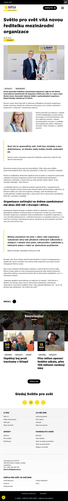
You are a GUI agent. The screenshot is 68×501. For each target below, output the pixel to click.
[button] (62, 8)
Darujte (49, 8)
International (8, 480)
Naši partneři (8, 425)
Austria (6, 483)
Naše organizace (10, 419)
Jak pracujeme (41, 416)
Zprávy (7, 432)
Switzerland (8, 486)
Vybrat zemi (8, 2)
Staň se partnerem (43, 444)
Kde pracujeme (41, 425)
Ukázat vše (34, 381)
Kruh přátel (40, 438)
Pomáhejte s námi (45, 432)
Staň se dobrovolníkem (45, 441)
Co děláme (41, 413)
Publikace (7, 441)
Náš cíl (6, 416)
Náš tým (7, 422)
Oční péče (40, 419)
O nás (6, 413)
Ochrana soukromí (29, 493)
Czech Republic (42, 480)
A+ (66, 2)
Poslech (10, 40)
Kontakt (43, 493)
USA (37, 483)
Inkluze (38, 422)
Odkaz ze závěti (42, 447)
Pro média (7, 438)
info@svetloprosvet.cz (12, 469)
